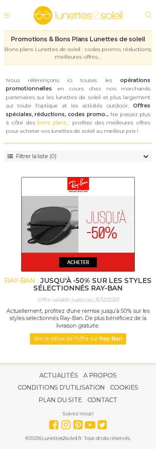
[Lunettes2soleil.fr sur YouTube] (90, 423)
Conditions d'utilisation (61, 387)
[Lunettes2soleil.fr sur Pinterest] (78, 423)
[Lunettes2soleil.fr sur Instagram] (66, 423)
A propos (100, 375)
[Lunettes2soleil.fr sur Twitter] (102, 423)
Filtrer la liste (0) (36, 156)
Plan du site (60, 400)
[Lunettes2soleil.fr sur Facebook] (53, 423)
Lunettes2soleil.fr (78, 15)
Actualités (58, 375)
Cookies (124, 387)
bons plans (51, 122)
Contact (102, 400)
